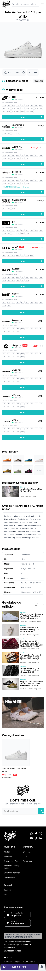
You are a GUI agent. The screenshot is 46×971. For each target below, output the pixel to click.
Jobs (25, 856)
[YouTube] (31, 838)
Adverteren (27, 861)
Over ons (27, 852)
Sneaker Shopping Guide (11, 866)
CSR (6, 899)
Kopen (31, 117)
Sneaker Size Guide (12, 873)
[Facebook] (36, 833)
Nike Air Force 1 (10, 519)
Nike (14, 531)
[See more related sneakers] (39, 470)
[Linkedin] (40, 838)
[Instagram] (31, 833)
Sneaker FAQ (9, 877)
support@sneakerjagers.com (20, 941)
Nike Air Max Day (11, 861)
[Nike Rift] (23, 712)
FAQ (6, 895)
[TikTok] (36, 838)
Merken (7, 852)
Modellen (8, 856)
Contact (7, 890)
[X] (40, 833)
